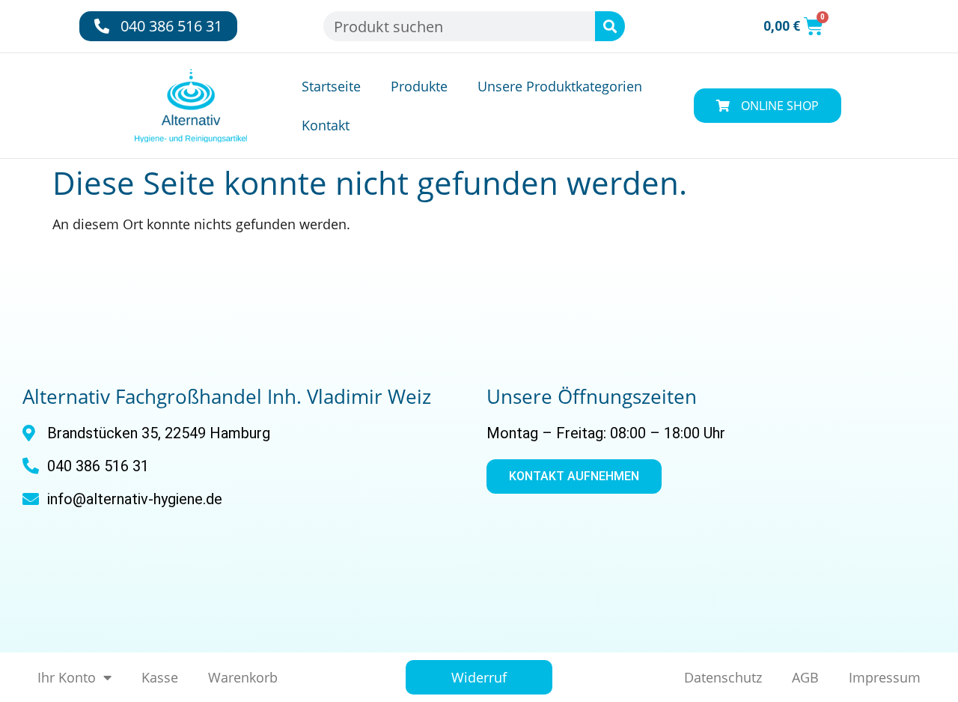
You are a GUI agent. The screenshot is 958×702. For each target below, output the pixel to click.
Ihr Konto (66, 677)
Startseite (331, 86)
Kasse (159, 677)
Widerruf (479, 677)
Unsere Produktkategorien (560, 86)
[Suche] (610, 26)
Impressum (885, 677)
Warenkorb (243, 677)
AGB (805, 677)
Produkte (419, 86)
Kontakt (326, 125)
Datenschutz (723, 677)
